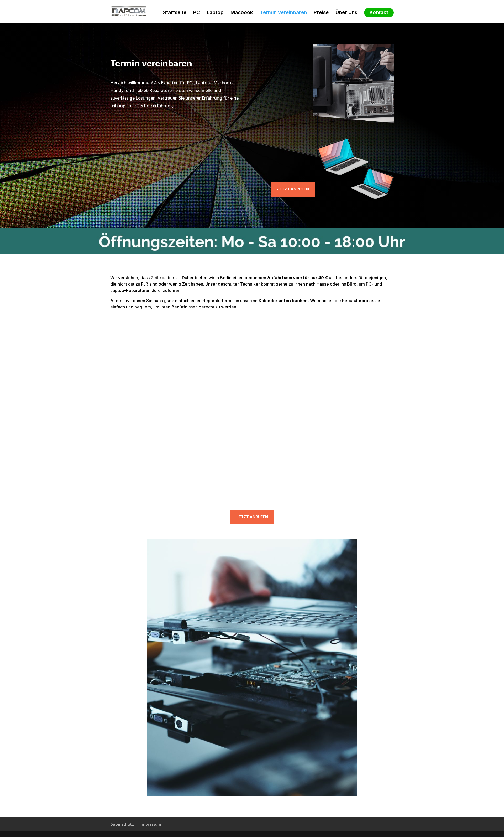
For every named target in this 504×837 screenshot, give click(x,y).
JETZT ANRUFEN (252, 517)
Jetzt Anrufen (293, 189)
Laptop (215, 13)
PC (196, 13)
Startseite (174, 13)
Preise (321, 13)
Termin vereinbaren (283, 13)
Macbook (241, 13)
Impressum (151, 824)
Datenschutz (122, 824)
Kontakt (379, 12)
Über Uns (346, 13)
